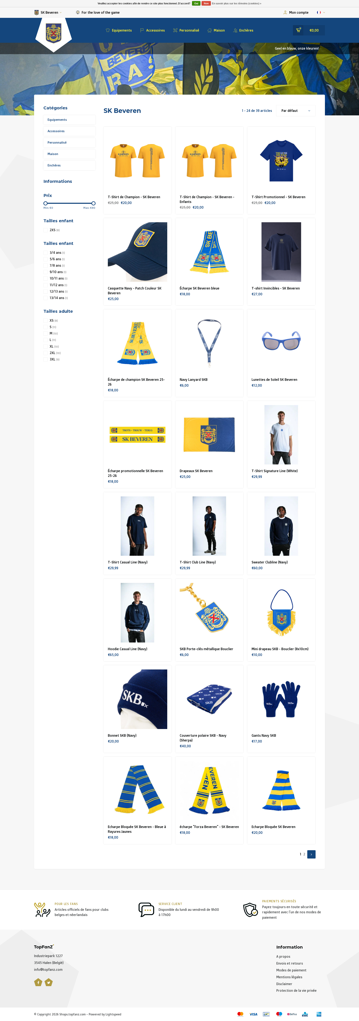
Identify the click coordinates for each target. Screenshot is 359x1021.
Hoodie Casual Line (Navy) (127, 649)
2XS (55, 230)
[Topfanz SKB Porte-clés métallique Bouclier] (209, 612)
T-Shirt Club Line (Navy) (198, 562)
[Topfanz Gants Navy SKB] (281, 699)
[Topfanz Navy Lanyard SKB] (209, 343)
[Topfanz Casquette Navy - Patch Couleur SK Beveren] (137, 252)
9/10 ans (58, 272)
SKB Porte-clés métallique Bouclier (206, 649)
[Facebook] (38, 984)
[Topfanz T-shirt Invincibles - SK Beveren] (281, 252)
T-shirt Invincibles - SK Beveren (276, 288)
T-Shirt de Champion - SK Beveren (134, 197)
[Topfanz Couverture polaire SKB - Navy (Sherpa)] (209, 699)
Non (206, 3)
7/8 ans (57, 265)
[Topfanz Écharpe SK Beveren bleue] (209, 252)
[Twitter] (48, 984)
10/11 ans (58, 278)
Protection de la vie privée (296, 990)
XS (54, 320)
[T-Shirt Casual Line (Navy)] (137, 526)
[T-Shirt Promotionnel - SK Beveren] (281, 161)
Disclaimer (284, 984)
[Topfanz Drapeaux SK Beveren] (209, 435)
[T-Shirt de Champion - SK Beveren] (137, 161)
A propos (283, 956)
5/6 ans (57, 259)
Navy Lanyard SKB (194, 379)
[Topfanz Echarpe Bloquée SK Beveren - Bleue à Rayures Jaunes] (137, 791)
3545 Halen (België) (49, 963)
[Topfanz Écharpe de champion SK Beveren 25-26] (137, 343)
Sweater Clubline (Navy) (270, 562)
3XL (54, 359)
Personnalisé (189, 30)
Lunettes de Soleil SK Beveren (274, 379)
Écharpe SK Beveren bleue (199, 288)
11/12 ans (58, 285)
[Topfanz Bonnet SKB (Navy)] (137, 699)
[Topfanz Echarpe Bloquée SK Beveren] (281, 791)
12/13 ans (59, 291)
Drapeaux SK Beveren (196, 471)
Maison (219, 30)
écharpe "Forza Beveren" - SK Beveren (209, 827)
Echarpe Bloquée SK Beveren (273, 827)
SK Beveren (49, 12)
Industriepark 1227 (48, 956)
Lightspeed (113, 1014)
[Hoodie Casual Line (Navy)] (137, 612)
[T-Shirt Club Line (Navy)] (209, 526)
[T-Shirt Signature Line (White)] (281, 435)
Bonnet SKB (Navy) (122, 735)
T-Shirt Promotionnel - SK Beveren (278, 197)
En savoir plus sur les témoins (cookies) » (236, 3)
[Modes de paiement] (240, 1014)
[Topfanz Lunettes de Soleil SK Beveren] (281, 343)
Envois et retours (289, 963)
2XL (55, 353)
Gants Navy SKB (264, 735)
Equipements (122, 30)
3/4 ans (57, 253)
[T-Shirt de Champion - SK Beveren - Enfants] (209, 161)
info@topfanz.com (48, 969)
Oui (196, 3)
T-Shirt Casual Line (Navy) (128, 562)
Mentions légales (289, 977)
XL (54, 346)
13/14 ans (59, 298)
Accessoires (155, 30)
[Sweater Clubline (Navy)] (281, 526)
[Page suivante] (311, 854)
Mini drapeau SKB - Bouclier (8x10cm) (280, 649)
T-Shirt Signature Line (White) (275, 471)
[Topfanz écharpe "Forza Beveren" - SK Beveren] (209, 791)
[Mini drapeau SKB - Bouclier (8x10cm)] (281, 612)
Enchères (246, 30)
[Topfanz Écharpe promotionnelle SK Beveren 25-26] (137, 435)
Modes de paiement (291, 970)
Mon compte (299, 12)
